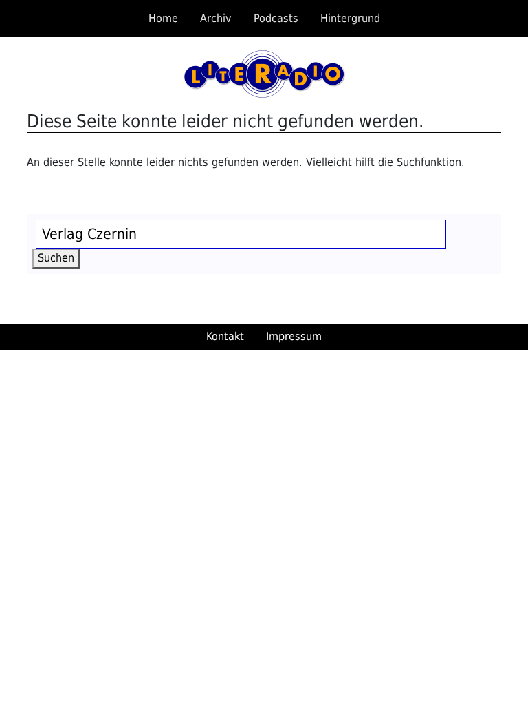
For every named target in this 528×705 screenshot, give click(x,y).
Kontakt (225, 336)
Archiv (216, 18)
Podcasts (276, 18)
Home (163, 18)
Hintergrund (350, 18)
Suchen (59, 257)
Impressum (294, 336)
